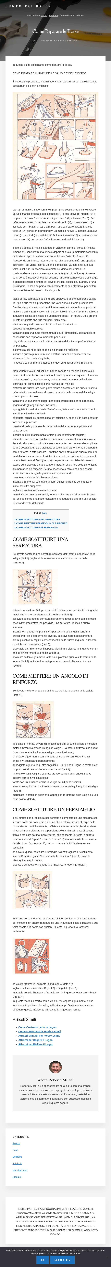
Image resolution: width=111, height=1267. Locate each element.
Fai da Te (17, 1163)
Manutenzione (20, 1170)
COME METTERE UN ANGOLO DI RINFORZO (40, 523)
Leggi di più (62, 1260)
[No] (107, 1256)
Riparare (17, 1177)
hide (44, 513)
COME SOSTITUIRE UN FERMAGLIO (36, 527)
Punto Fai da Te (28, 6)
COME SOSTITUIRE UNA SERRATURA (37, 519)
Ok (42, 1260)
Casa (15, 1150)
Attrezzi (16, 1143)
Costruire (17, 1157)
